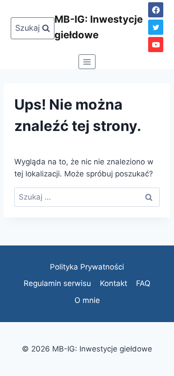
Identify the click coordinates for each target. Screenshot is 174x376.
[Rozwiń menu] (87, 61)
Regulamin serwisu (57, 283)
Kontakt (113, 283)
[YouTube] (155, 44)
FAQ (143, 283)
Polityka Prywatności (87, 266)
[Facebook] (155, 9)
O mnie (87, 300)
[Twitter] (155, 27)
